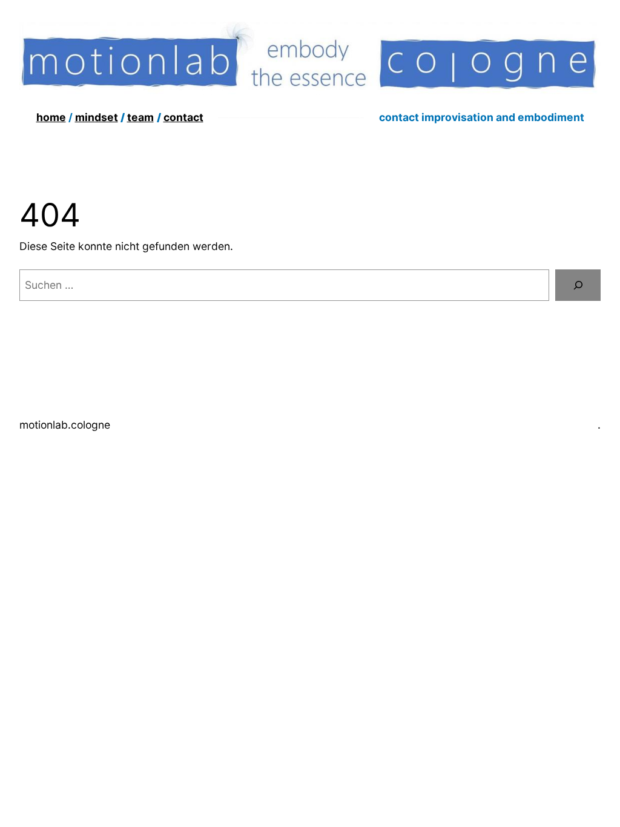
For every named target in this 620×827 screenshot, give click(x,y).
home (51, 117)
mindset (96, 117)
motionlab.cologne (64, 424)
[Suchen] (578, 284)
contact (183, 117)
